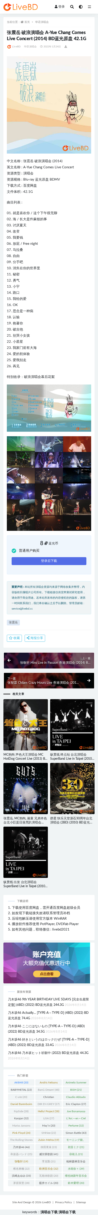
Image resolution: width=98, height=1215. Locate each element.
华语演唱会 (42, 22)
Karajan (21, 1118)
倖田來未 (49, 1147)
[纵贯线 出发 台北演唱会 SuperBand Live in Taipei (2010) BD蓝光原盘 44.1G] (25, 852)
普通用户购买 (29, 550)
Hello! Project (48, 1111)
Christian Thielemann (48, 1098)
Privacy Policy (63, 1202)
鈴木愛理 (76, 1183)
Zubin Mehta (48, 1140)
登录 (61, 6)
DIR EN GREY (48, 1104)
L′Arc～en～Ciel (76, 1119)
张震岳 (28, 161)
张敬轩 (21, 1161)
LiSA (48, 1118)
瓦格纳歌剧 (48, 1175)
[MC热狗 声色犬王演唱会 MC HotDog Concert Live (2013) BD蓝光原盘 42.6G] (25, 724)
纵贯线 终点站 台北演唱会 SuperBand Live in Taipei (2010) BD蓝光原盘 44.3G (71, 758)
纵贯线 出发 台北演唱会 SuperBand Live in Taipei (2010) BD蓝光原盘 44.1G (24, 886)
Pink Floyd (21, 1133)
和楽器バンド (21, 1154)
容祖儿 (76, 1154)
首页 (27, 22)
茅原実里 (21, 1183)
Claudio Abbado (76, 1098)
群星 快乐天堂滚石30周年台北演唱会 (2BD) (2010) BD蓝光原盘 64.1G (71, 822)
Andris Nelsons (49, 1083)
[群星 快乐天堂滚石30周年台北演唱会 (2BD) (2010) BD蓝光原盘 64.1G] (72, 788)
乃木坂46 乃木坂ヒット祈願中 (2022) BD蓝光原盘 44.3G (48, 1053)
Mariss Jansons (21, 1126)
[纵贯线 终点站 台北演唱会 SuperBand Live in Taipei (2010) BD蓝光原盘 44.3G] (72, 724)
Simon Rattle (76, 1133)
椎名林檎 (21, 1168)
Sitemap (81, 1202)
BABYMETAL (21, 1089)
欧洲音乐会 (48, 1168)
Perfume (76, 1125)
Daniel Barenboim (21, 1105)
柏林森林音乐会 (75, 1162)
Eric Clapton (76, 1104)
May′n (48, 1125)
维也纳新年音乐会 (76, 1176)
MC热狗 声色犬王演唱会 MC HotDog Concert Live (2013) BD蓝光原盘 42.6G (25, 758)
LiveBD (16, 46)
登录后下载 (49, 561)
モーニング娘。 (75, 1141)
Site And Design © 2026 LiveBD (31, 1202)
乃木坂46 (21, 1147)
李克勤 (48, 1161)
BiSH (76, 1089)
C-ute (21, 1097)
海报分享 (36, 638)
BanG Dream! (48, 1089)
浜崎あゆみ (21, 1175)
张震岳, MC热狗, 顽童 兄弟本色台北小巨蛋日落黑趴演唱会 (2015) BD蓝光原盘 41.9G (25, 822)
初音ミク (76, 1147)
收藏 (16, 638)
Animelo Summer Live (76, 1083)
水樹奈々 (76, 1168)
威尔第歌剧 (48, 1154)
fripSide (21, 1111)
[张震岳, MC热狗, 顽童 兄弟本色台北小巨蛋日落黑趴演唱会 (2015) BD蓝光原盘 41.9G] (25, 788)
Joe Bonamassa (76, 1112)
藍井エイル (48, 1183)
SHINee (48, 1133)
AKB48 (21, 1082)
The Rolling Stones (21, 1141)
